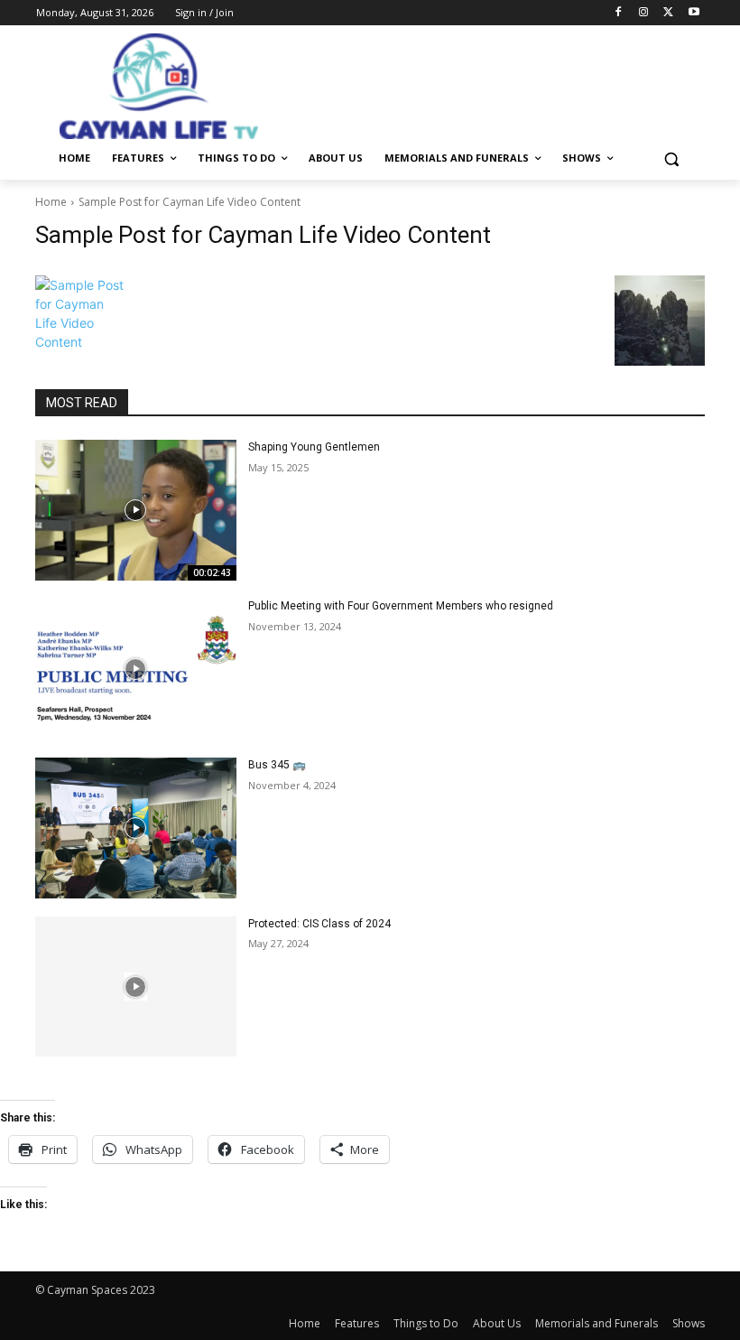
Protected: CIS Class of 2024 (319, 923)
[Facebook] (618, 13)
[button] (671, 158)
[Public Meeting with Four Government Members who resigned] (135, 669)
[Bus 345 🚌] (135, 828)
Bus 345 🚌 (277, 764)
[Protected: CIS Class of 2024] (135, 987)
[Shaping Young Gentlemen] (135, 510)
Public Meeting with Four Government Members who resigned (400, 606)
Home (51, 201)
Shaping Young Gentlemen (314, 447)
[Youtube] (693, 13)
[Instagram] (644, 13)
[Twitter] (668, 13)
